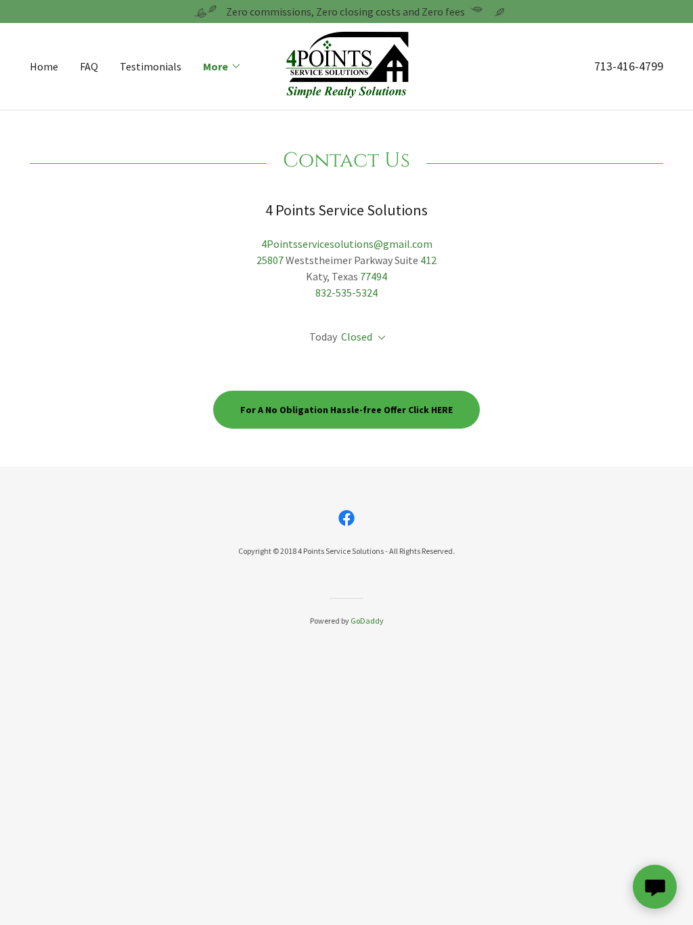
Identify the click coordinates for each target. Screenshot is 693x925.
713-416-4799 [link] (628, 66)
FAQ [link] (89, 66)
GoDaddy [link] (367, 621)
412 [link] (428, 260)
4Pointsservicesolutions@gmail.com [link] (346, 244)
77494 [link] (373, 276)
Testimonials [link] (150, 66)
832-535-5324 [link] (346, 292)
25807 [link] (270, 260)
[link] (346, 65)
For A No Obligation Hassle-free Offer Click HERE (346, 410)
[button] (222, 66)
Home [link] (44, 66)
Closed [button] (356, 336)
